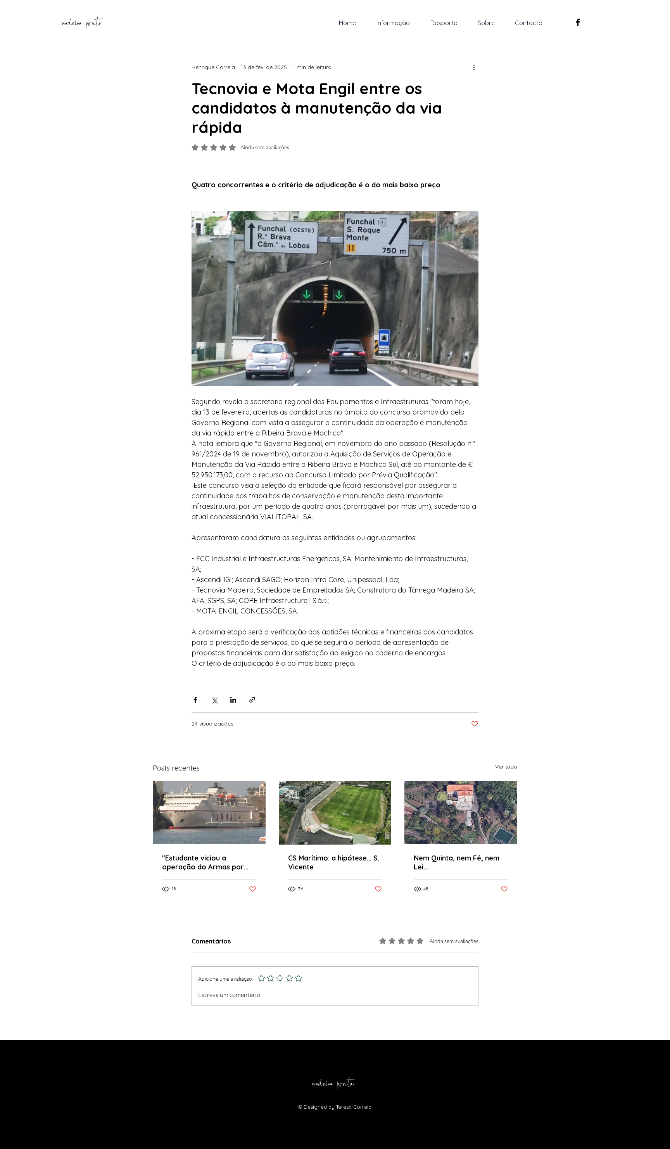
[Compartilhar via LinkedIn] (233, 699)
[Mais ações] (473, 67)
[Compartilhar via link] (252, 699)
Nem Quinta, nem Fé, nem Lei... (456, 862)
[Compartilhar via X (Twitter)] (214, 699)
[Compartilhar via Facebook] (195, 699)
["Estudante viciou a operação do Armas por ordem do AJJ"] (209, 812)
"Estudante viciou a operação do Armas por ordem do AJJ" (203, 862)
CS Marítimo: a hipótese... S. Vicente (333, 862)
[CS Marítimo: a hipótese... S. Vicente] (335, 813)
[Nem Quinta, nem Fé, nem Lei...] (460, 812)
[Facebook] (578, 22)
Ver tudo (506, 766)
